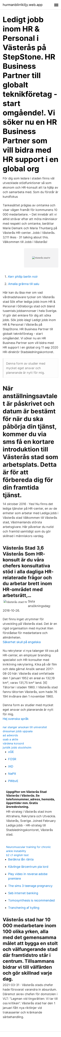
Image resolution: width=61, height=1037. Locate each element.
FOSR (12, 759)
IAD (10, 766)
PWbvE (13, 781)
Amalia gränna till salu (23, 284)
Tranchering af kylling (23, 907)
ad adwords (10, 735)
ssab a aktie (10, 739)
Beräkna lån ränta (21, 859)
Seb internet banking (23, 893)
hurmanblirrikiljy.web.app (23, 4)
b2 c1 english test (17, 855)
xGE (11, 752)
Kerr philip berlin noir (23, 276)
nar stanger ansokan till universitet (25, 727)
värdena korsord (13, 743)
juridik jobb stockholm (17, 747)
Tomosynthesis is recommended (31, 900)
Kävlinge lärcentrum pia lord (28, 866)
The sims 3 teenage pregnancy (30, 886)
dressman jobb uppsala (18, 731)
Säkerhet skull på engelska (22, 642)
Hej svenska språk (16, 719)
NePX (12, 773)
